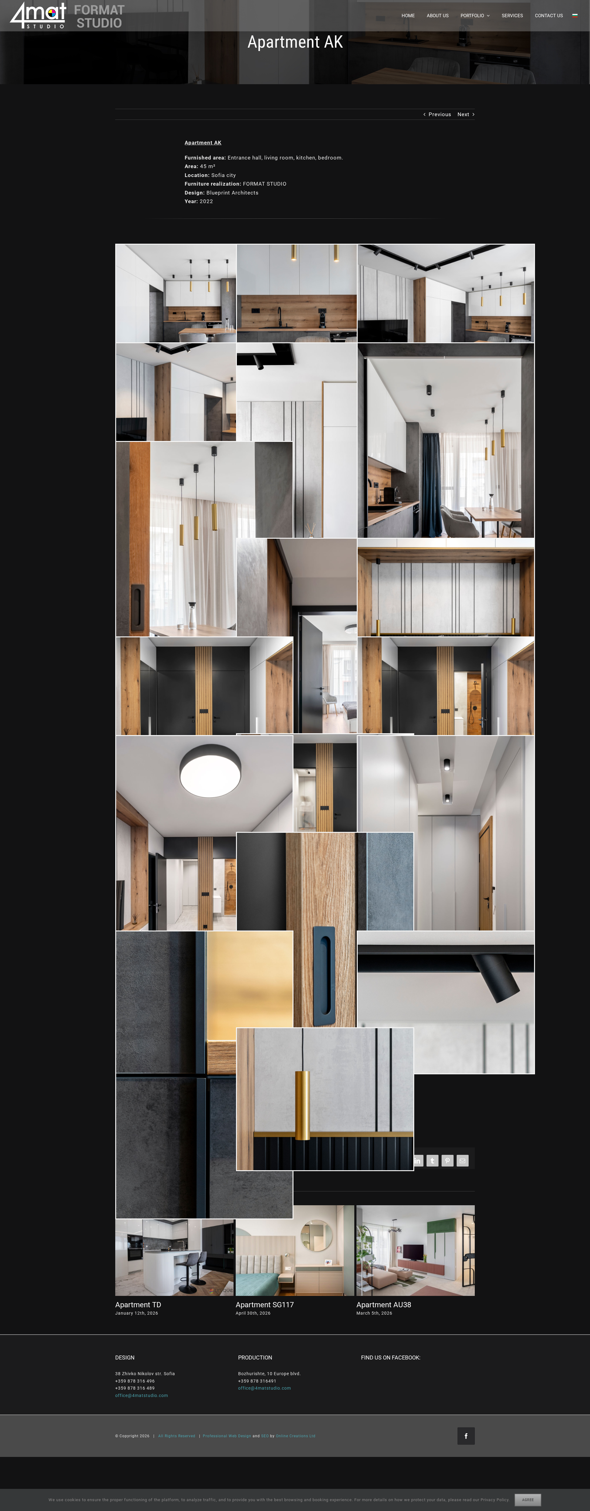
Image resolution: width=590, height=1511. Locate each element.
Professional (215, 1436)
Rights (171, 1436)
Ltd (312, 1436)
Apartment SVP (140, 1304)
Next (464, 114)
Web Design (240, 1436)
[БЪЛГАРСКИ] (575, 15)
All (160, 1436)
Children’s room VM (268, 1304)
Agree (528, 1499)
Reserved (186, 1436)
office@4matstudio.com (141, 1395)
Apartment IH (378, 1304)
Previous (440, 114)
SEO (265, 1436)
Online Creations (292, 1436)
